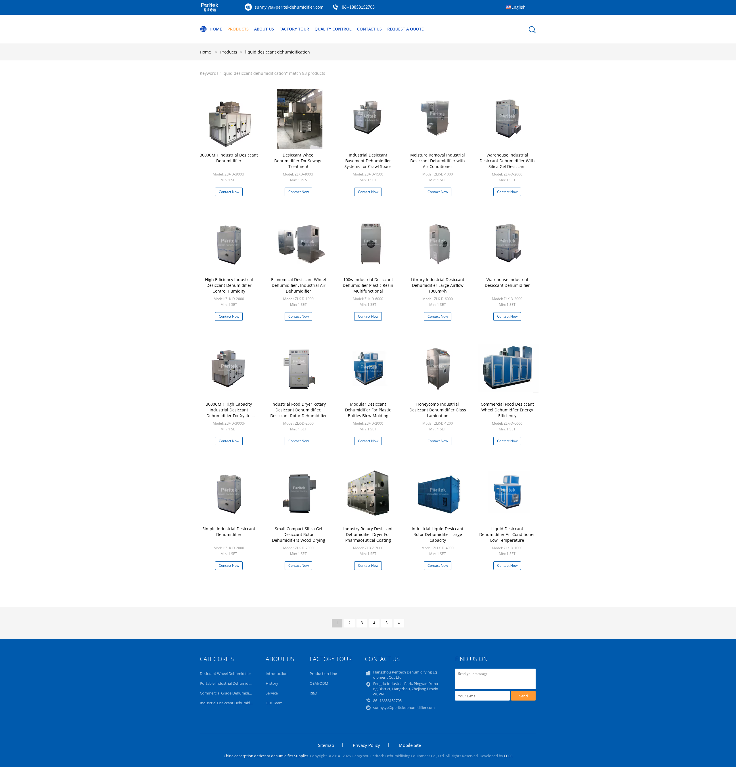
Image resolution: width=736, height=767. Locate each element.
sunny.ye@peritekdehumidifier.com (289, 7)
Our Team (274, 702)
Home (216, 29)
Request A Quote (405, 29)
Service (272, 693)
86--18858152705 (358, 7)
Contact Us (369, 29)
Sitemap (326, 745)
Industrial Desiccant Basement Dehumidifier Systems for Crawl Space (368, 160)
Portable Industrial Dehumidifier (227, 683)
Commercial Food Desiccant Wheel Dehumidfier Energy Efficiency (507, 409)
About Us (264, 29)
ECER (508, 755)
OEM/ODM (319, 683)
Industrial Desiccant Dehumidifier (228, 702)
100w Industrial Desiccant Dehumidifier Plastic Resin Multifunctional (368, 285)
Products (238, 29)
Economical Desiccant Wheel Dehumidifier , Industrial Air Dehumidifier (298, 285)
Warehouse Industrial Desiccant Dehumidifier (507, 282)
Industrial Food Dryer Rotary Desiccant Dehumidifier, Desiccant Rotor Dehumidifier (298, 409)
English (518, 7)
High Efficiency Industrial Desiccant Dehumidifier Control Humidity (229, 285)
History (272, 683)
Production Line (323, 673)
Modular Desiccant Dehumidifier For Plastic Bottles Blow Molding (368, 409)
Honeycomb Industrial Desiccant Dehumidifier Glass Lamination (437, 409)
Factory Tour (294, 29)
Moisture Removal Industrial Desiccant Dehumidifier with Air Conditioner (437, 160)
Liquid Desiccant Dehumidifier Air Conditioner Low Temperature (507, 534)
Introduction (277, 673)
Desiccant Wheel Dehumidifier (225, 673)
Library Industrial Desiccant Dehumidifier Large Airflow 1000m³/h (437, 285)
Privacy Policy (366, 745)
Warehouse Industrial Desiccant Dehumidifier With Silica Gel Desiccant (507, 160)
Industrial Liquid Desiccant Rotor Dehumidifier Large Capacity (437, 534)
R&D (313, 693)
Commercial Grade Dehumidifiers (228, 693)
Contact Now (229, 191)
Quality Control (333, 29)
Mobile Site (410, 745)
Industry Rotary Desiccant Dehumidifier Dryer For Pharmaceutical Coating (368, 534)
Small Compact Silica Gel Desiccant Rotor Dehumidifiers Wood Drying (298, 534)
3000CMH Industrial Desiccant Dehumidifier (229, 157)
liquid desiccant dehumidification (277, 52)
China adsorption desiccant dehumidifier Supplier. (267, 755)
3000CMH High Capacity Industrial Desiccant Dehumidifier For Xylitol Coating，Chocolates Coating (229, 412)
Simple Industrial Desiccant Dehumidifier (228, 531)
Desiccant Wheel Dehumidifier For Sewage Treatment (298, 160)
